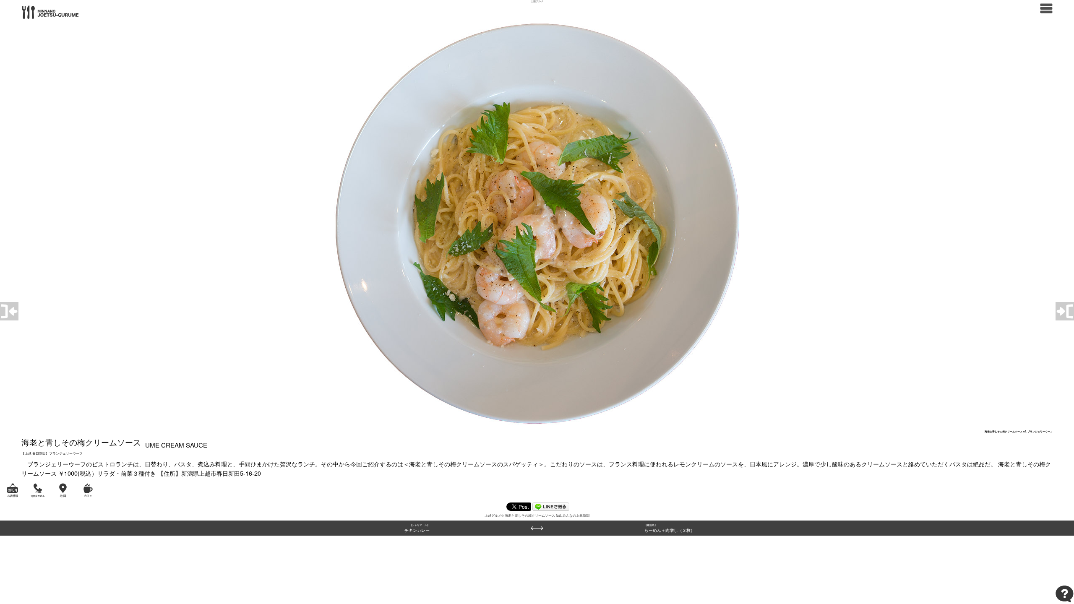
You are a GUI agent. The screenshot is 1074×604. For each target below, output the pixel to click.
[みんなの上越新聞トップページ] (1046, 7)
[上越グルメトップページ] (50, 11)
